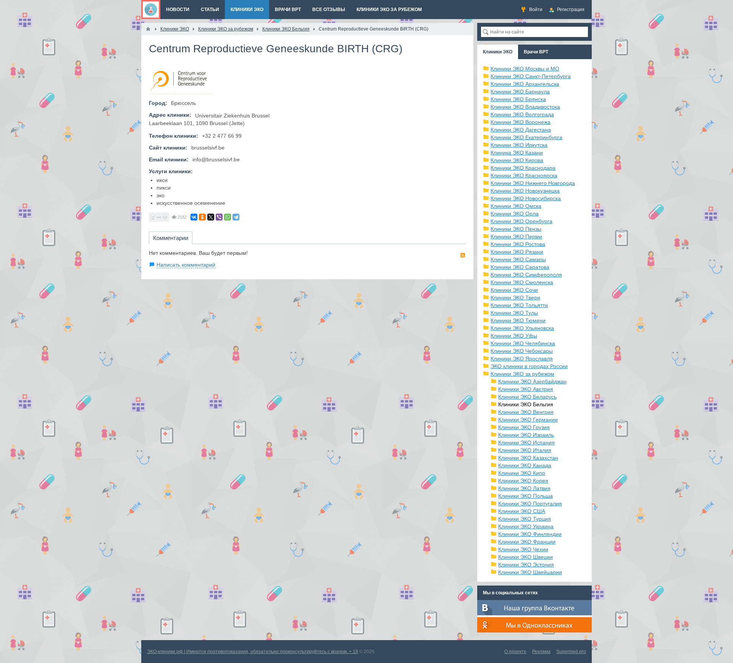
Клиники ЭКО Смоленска (522, 282)
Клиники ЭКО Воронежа (521, 122)
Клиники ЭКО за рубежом (522, 374)
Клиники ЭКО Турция (524, 519)
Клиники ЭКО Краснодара (523, 168)
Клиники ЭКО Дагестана (521, 130)
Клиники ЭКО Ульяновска (522, 328)
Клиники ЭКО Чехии (523, 549)
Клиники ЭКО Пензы (516, 229)
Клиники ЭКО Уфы (514, 336)
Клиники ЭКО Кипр (521, 473)
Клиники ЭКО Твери (515, 297)
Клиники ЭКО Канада (524, 465)
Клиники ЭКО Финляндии (530, 534)
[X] (210, 217)
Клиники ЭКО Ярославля (522, 359)
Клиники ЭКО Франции (526, 542)
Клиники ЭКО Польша (525, 496)
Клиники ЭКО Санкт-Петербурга (531, 76)
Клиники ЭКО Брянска (518, 99)
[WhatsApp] (227, 217)
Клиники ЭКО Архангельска (525, 84)
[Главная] (148, 29)
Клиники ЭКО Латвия (524, 488)
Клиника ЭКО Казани (517, 153)
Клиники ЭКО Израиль (526, 435)
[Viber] (219, 217)
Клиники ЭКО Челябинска (523, 343)
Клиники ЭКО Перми (516, 236)
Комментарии (170, 238)
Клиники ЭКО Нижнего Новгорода (533, 183)
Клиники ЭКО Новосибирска (526, 198)
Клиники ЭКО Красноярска (524, 175)
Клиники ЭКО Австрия (525, 389)
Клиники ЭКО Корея (523, 481)
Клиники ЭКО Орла (515, 214)
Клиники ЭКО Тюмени (518, 320)
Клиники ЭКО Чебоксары (522, 351)
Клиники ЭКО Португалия (530, 503)
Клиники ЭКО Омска (516, 206)
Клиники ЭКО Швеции (525, 557)
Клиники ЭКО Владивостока (525, 107)
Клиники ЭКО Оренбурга (521, 221)
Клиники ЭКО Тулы (514, 313)
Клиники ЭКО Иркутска (519, 145)
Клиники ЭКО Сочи (514, 290)
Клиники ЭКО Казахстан (528, 458)
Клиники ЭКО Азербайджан (532, 381)
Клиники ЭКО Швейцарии (530, 572)
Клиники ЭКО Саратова (520, 267)
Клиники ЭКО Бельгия (525, 404)
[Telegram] (235, 217)
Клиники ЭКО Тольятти (519, 305)
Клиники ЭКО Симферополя (526, 275)
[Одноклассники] (202, 217)
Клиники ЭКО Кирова (517, 160)
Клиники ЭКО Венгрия (526, 412)
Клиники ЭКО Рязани (517, 252)
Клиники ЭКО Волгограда (522, 114)
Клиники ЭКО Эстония (526, 565)
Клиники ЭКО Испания (526, 442)
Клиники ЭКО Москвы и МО (525, 69)
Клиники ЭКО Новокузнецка (525, 191)
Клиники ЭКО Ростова (518, 244)
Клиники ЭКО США (521, 511)
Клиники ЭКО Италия (524, 450)
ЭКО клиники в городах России (529, 366)
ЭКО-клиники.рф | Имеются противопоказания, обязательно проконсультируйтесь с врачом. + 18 (252, 651)
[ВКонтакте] (194, 217)
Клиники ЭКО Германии (528, 420)
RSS (463, 255)
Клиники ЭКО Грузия (524, 427)
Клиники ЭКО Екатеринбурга (526, 137)
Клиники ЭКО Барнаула (520, 92)
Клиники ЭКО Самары (518, 259)
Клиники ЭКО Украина (526, 526)
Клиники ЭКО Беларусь (527, 397)
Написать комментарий (186, 265)
